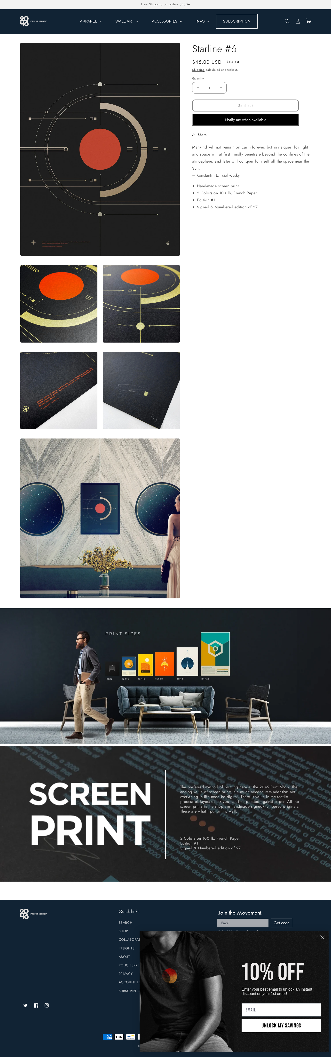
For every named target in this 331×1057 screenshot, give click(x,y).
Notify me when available (245, 120)
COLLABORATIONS (134, 939)
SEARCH (126, 922)
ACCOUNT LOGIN (133, 982)
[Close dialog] (322, 937)
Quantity (198, 78)
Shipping (198, 70)
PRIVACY (126, 973)
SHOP (123, 931)
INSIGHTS (127, 948)
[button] (287, 21)
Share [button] (202, 134)
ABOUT (124, 956)
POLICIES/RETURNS (135, 965)
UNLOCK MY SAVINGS (281, 1025)
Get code (282, 922)
